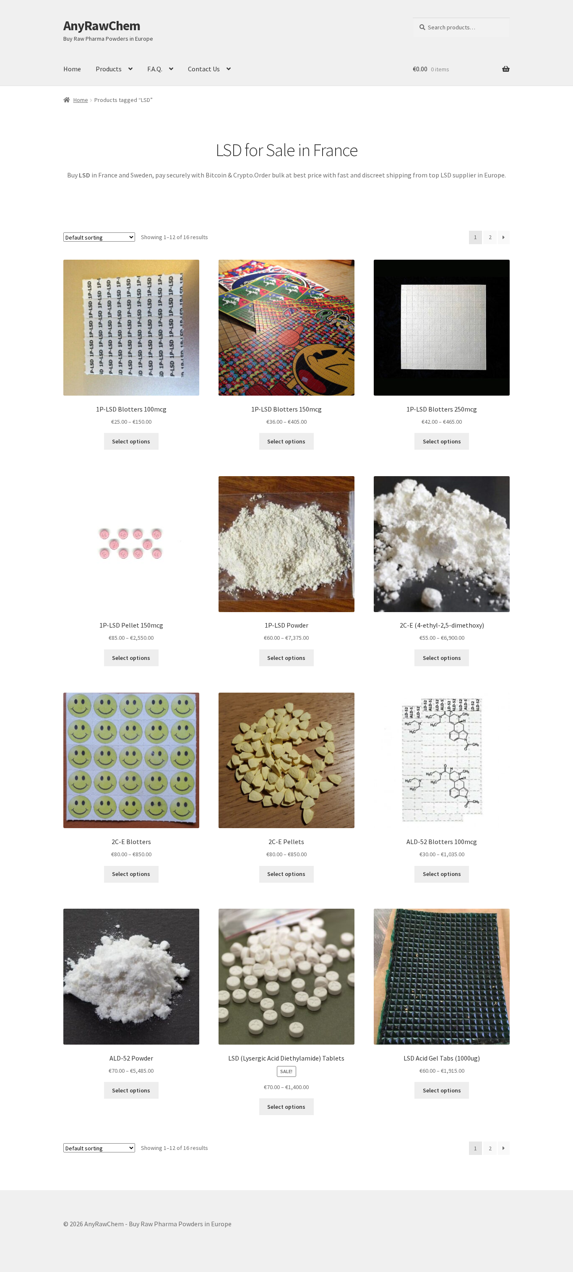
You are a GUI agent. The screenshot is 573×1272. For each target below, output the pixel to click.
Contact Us (204, 69)
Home (72, 69)
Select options (131, 441)
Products (109, 69)
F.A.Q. (154, 69)
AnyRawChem (101, 25)
